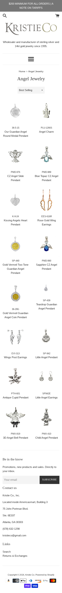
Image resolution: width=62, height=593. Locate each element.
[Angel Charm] (46, 111)
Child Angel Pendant (46, 437)
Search (7, 551)
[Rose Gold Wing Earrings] (46, 200)
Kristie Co (29, 575)
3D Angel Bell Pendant (15, 437)
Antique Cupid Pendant (15, 397)
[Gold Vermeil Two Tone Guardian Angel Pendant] (15, 244)
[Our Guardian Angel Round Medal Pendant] (15, 111)
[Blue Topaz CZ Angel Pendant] (46, 156)
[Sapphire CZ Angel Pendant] (46, 244)
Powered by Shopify (44, 575)
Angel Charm (46, 131)
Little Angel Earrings (46, 397)
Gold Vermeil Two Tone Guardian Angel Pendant (15, 268)
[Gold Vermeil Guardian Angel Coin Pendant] (15, 293)
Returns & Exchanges (15, 555)
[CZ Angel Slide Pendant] (15, 156)
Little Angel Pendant (46, 357)
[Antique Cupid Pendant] (15, 377)
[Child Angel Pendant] (46, 417)
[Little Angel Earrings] (46, 377)
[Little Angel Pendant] (46, 337)
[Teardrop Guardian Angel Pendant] (46, 288)
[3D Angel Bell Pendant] (15, 417)
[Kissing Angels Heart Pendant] (15, 200)
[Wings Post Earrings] (15, 337)
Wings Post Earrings (15, 357)
